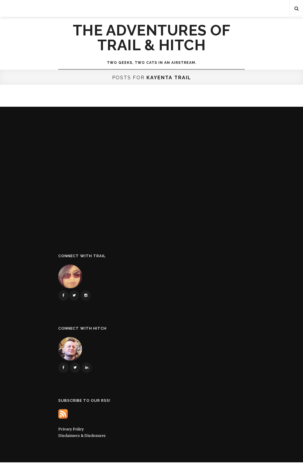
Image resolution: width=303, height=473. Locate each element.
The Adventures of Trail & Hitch (152, 38)
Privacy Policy (71, 429)
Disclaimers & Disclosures (82, 435)
